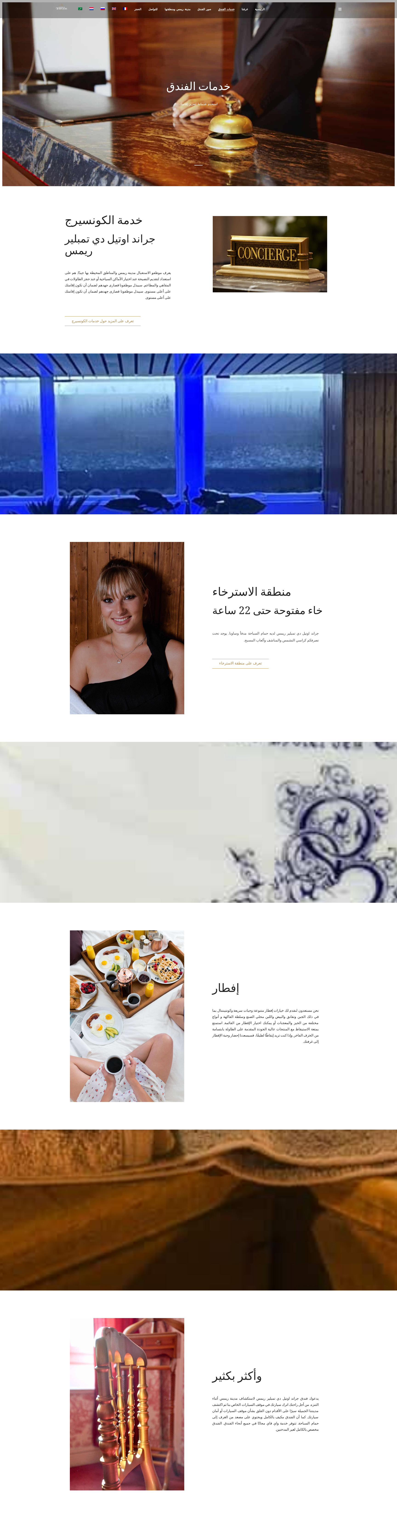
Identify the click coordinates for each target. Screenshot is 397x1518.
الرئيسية (260, 9)
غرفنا (245, 9)
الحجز (137, 9)
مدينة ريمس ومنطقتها (177, 9)
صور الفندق (204, 9)
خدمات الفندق (226, 9)
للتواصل (153, 9)
